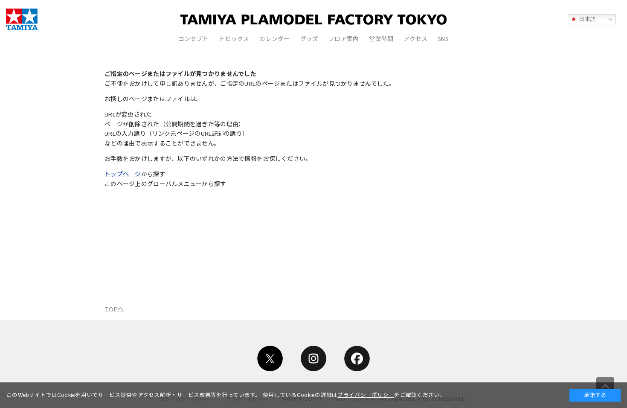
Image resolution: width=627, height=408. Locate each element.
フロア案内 (343, 39)
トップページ (122, 174)
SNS (443, 39)
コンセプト (193, 39)
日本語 (586, 19)
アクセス (415, 39)
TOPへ (114, 309)
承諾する (595, 395)
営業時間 (381, 39)
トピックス (234, 39)
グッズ (309, 39)
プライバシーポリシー (365, 395)
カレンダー (274, 39)
